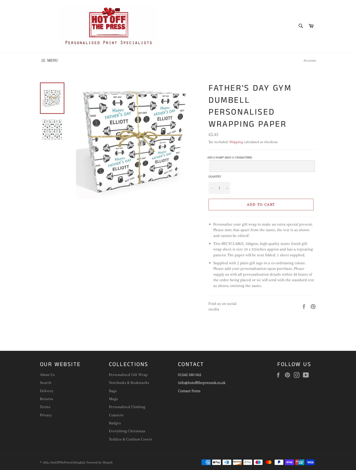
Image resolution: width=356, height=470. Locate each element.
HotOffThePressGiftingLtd (67, 462)
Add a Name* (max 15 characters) (229, 157)
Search (45, 382)
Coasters (116, 415)
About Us (47, 374)
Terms (45, 406)
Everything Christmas (127, 431)
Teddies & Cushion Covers (130, 439)
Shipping (236, 142)
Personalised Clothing (127, 406)
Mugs (113, 399)
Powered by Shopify (99, 462)
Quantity (215, 176)
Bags (113, 391)
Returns (46, 399)
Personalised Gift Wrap (128, 374)
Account (309, 60)
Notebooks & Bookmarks (129, 382)
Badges (115, 423)
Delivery (47, 391)
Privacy (46, 415)
